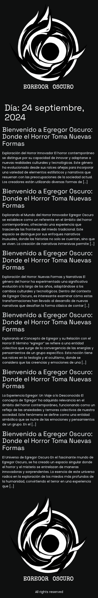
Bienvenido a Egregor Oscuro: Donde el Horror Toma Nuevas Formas (47, 136)
